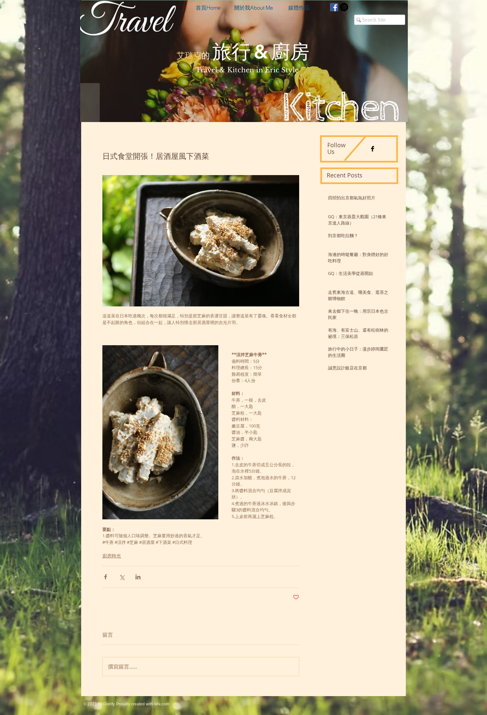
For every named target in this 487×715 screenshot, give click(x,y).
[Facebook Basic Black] (372, 149)
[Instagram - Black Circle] (344, 7)
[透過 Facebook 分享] (105, 577)
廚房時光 (111, 555)
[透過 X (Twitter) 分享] (122, 577)
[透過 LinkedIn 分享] (138, 577)
